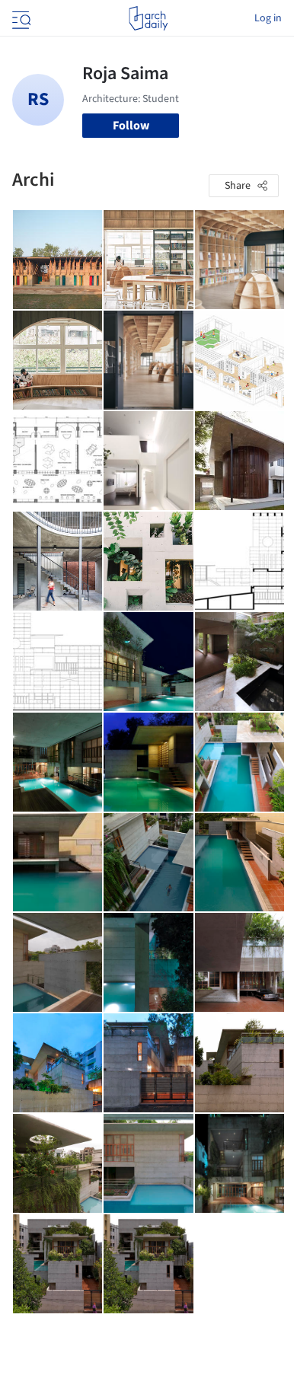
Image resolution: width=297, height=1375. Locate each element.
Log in (268, 18)
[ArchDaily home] (148, 18)
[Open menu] (19, 18)
